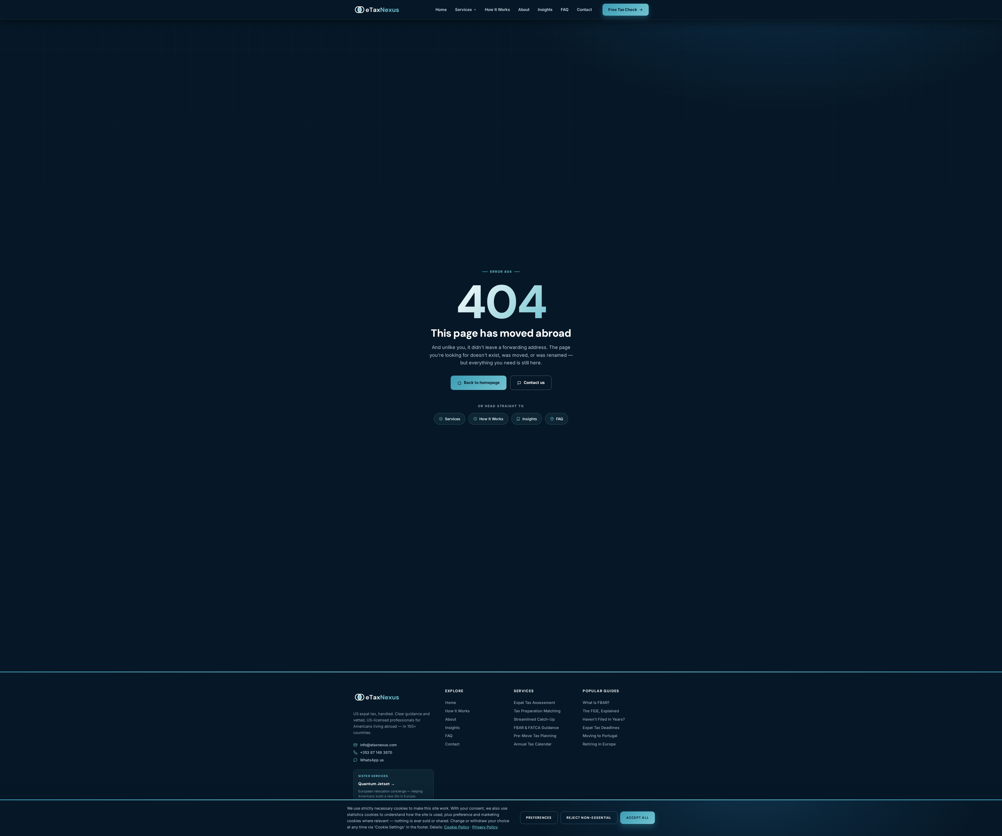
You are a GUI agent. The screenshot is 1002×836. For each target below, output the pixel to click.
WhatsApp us (372, 760)
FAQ (565, 9)
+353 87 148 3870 (376, 752)
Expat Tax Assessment (534, 702)
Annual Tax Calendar (533, 744)
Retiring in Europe (599, 744)
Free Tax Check (622, 9)
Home (441, 9)
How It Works (497, 9)
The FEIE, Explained (601, 711)
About (523, 9)
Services (463, 9)
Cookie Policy (456, 827)
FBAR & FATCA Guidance (536, 727)
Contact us (534, 382)
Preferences (539, 818)
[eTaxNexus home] (377, 9)
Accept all (637, 818)
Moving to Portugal (600, 735)
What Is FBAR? (596, 702)
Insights (545, 9)
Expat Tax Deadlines (601, 727)
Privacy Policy (485, 827)
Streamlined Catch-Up (534, 719)
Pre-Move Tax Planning (535, 735)
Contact (584, 9)
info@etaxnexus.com (378, 745)
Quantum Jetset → (376, 783)
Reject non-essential (589, 818)
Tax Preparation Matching (537, 711)
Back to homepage (482, 382)
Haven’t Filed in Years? (604, 719)
